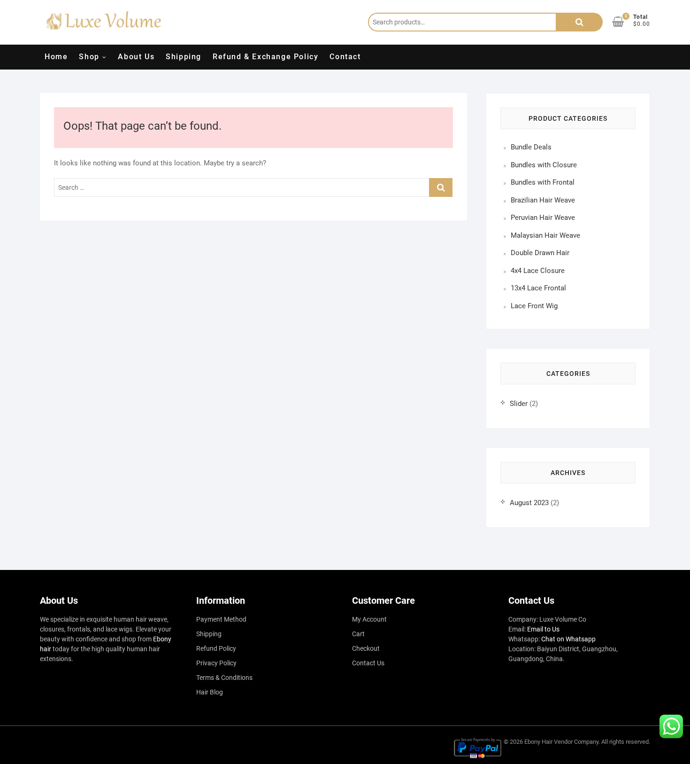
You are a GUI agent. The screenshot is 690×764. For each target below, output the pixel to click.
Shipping (183, 56)
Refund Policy (216, 648)
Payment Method (221, 619)
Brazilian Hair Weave (543, 200)
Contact (345, 56)
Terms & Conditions (224, 677)
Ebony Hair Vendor (548, 741)
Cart (358, 634)
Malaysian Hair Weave (545, 235)
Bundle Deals (531, 147)
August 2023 (529, 503)
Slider (519, 403)
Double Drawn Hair (540, 253)
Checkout (366, 648)
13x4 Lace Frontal (538, 288)
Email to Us (543, 629)
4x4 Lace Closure (538, 270)
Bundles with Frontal (543, 182)
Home (56, 56)
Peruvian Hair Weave (543, 217)
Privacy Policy (216, 663)
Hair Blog (209, 692)
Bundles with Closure (544, 165)
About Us (136, 56)
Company (586, 741)
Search (579, 22)
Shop (89, 56)
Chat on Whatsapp (568, 639)
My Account (369, 619)
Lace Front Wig (534, 306)
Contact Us (368, 663)
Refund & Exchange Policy (265, 56)
